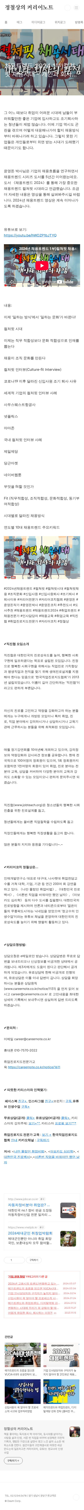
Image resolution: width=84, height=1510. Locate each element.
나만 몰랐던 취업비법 (29, 1151)
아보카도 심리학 (61, 1151)
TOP (76, 1497)
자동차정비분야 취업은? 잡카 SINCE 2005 (29, 1205)
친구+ (49, 1101)
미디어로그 (38, 22)
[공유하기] (15, 1260)
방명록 (79, 22)
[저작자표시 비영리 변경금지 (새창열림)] (47, 1260)
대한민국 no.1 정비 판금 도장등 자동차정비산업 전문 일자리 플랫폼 (30, 1212)
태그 (19, 22)
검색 (68, 8)
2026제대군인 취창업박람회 (30, 1233)
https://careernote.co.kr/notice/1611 (34, 1067)
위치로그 (60, 22)
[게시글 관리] (20, 1260)
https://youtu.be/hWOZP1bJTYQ (30, 235)
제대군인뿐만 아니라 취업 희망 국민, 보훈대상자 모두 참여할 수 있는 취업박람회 (30, 1241)
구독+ (25, 1106)
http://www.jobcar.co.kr (23, 1199)
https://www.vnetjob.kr (22, 1227)
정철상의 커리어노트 (29, 8)
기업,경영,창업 (16, 1276)
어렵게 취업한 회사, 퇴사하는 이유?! (30, 1312)
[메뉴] (76, 8)
